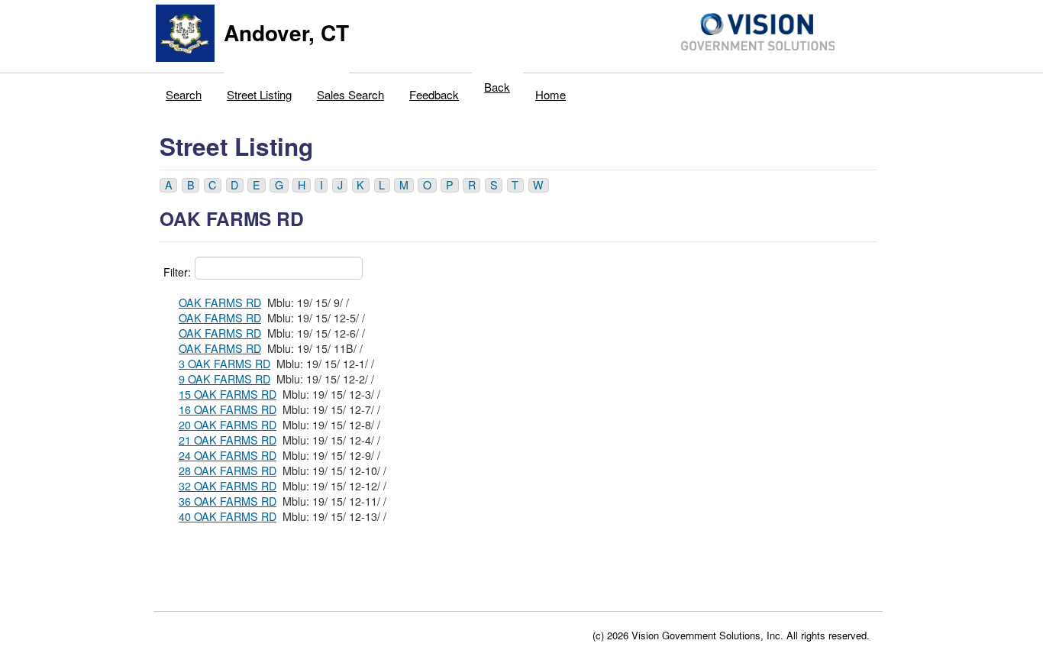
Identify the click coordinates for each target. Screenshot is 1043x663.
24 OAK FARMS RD (227, 455)
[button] (168, 185)
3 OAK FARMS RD (224, 363)
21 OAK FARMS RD (227, 440)
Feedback (434, 94)
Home (550, 94)
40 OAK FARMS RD (227, 516)
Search (184, 94)
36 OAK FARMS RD (227, 501)
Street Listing (259, 94)
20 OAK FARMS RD (227, 424)
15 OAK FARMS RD (227, 394)
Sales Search (350, 94)
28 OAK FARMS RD (227, 470)
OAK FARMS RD (220, 302)
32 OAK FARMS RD (227, 485)
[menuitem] (184, 91)
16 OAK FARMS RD (227, 409)
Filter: (177, 272)
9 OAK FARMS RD (224, 378)
